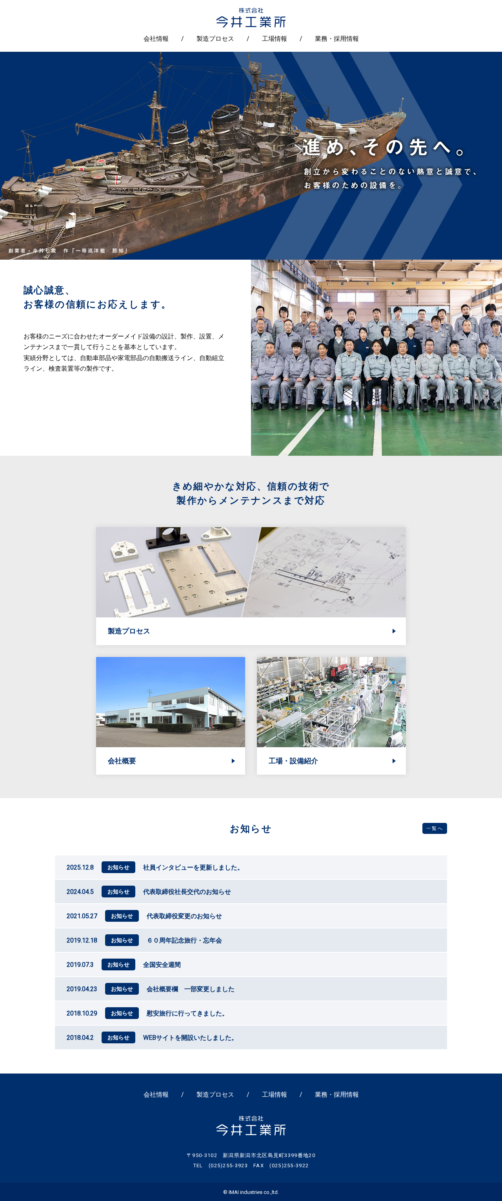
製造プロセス (215, 38)
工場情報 (274, 38)
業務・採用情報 (337, 38)
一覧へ (434, 828)
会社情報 (156, 38)
